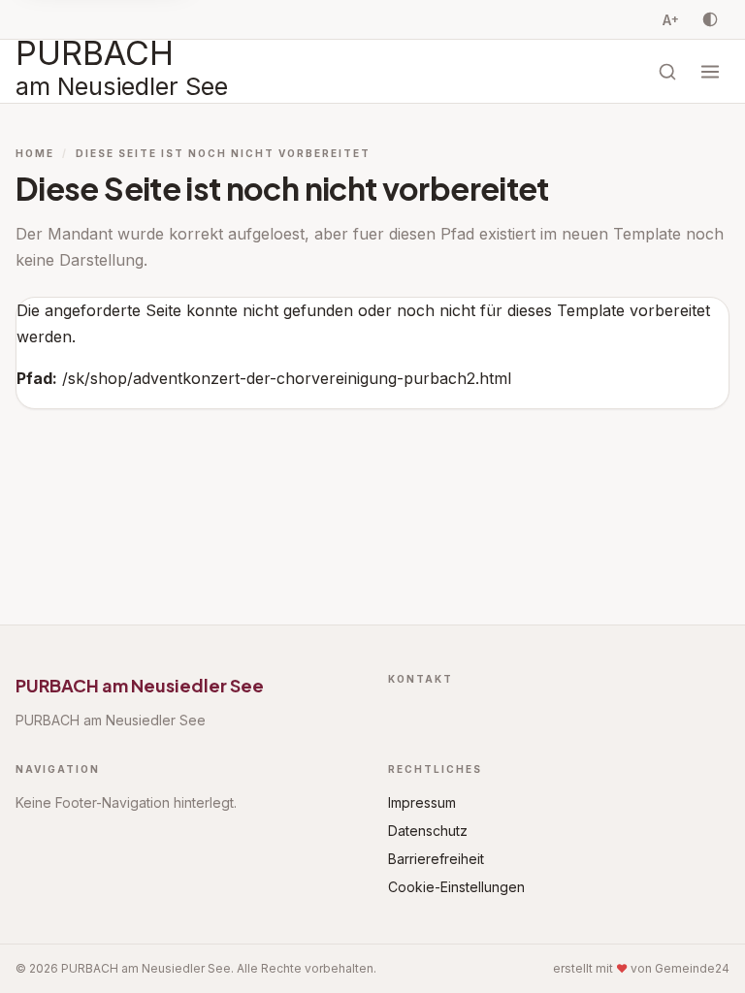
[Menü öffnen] (710, 71)
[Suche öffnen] (667, 71)
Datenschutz (428, 830)
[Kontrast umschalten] (710, 19)
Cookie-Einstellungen (456, 887)
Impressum (422, 802)
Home (35, 153)
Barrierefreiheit (436, 858)
